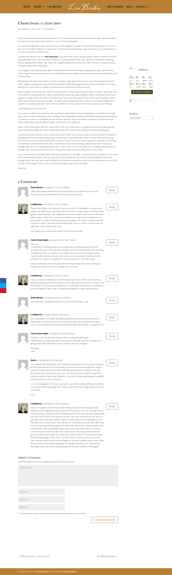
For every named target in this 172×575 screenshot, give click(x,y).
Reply (112, 190)
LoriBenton (25, 29)
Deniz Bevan (37, 187)
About (27, 7)
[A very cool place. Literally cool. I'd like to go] (138, 78)
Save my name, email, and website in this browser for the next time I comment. (53, 513)
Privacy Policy (42, 571)
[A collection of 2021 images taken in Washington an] (151, 85)
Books (37, 7)
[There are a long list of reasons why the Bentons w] (138, 85)
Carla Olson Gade (39, 240)
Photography (115, 7)
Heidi (33, 360)
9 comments (49, 29)
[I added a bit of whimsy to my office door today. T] (144, 78)
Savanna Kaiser (69, 571)
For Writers (54, 7)
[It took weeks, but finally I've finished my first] (151, 78)
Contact (141, 7)
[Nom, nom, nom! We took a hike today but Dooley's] (132, 85)
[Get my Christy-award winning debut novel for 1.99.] (132, 78)
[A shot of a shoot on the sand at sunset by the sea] (144, 85)
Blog (130, 7)
